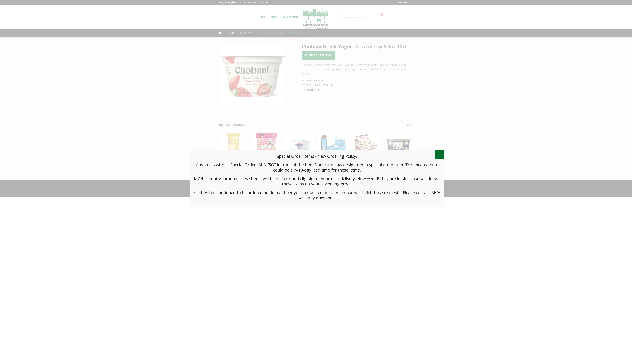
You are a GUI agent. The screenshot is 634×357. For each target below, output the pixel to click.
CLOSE (439, 154)
